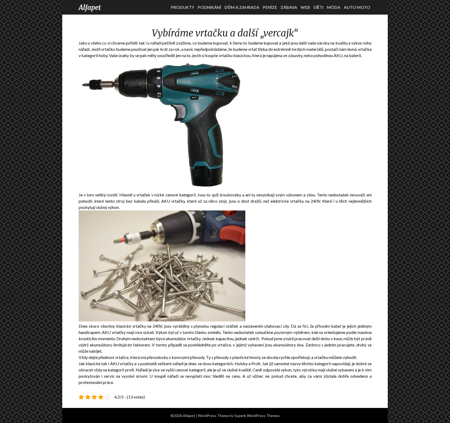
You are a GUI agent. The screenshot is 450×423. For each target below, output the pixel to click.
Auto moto (357, 7)
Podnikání (209, 7)
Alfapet (90, 7)
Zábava (288, 7)
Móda (333, 7)
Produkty (182, 7)
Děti (318, 7)
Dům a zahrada (241, 7)
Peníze (270, 7)
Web (305, 7)
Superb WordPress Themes (257, 415)
